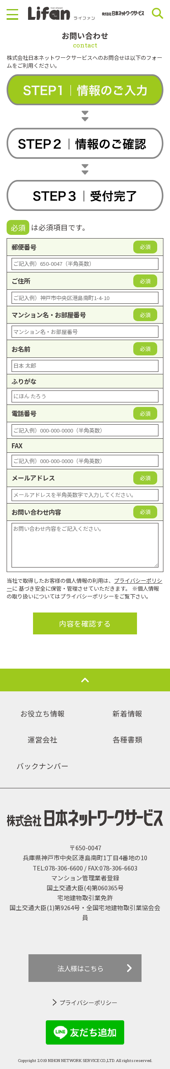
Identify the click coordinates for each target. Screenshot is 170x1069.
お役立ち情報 (42, 713)
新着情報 (127, 713)
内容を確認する (85, 623)
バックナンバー (42, 766)
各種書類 (127, 739)
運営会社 (42, 739)
